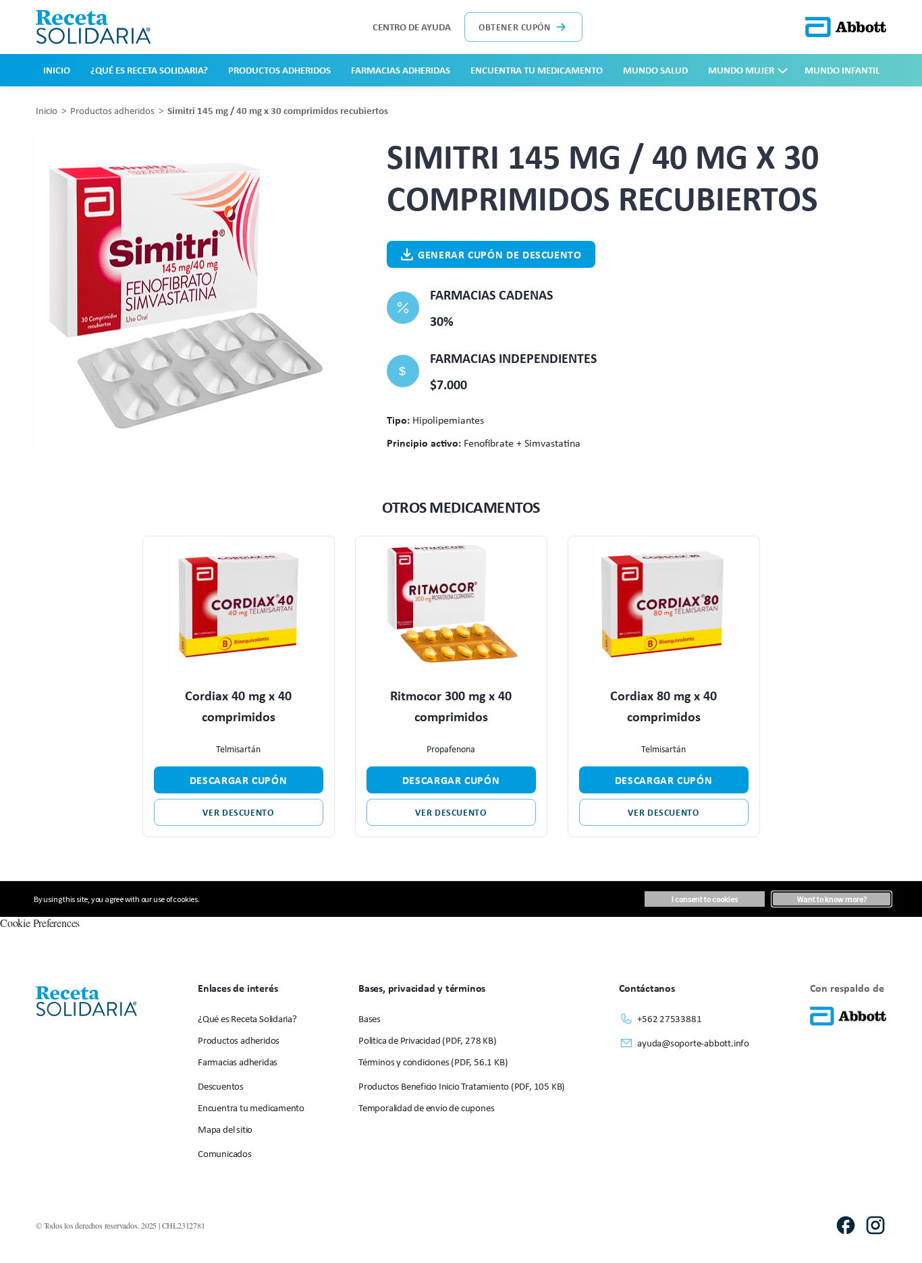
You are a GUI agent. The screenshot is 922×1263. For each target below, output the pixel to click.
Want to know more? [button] (832, 899)
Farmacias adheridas (400, 70)
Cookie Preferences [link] (40, 923)
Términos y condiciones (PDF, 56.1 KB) (433, 1061)
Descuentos (221, 1086)
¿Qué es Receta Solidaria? (149, 70)
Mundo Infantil (842, 70)
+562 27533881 (669, 1018)
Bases (369, 1018)
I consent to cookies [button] (705, 899)
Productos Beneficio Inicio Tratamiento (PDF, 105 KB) (461, 1086)
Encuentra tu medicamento (536, 70)
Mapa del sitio (225, 1129)
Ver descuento (237, 812)
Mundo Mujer (741, 70)
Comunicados (225, 1153)
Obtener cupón (514, 26)
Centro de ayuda (412, 27)
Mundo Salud (655, 70)
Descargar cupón (239, 780)
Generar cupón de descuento (500, 254)
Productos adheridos (279, 70)
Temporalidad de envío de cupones (426, 1107)
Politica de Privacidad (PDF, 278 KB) (427, 1040)
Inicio (56, 70)
